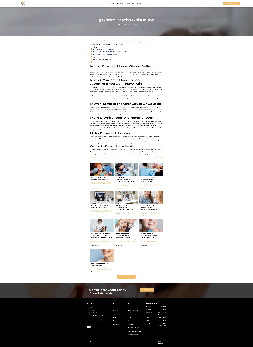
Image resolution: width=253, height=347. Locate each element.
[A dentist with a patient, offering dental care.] (102, 225)
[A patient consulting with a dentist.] (151, 197)
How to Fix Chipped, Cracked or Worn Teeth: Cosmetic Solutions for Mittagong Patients (101, 235)
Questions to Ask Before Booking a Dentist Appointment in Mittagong (148, 207)
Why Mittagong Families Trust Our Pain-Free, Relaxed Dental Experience (124, 207)
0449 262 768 (91, 307)
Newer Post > (159, 157)
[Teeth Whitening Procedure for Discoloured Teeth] (126, 169)
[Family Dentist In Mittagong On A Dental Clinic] (126, 197)
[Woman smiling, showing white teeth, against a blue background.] (102, 255)
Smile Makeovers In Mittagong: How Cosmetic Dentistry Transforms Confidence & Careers (149, 236)
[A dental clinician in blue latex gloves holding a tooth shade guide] (151, 169)
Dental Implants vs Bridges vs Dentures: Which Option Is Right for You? (149, 179)
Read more (94, 188)
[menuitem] (113, 4)
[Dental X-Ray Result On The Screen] (102, 197)
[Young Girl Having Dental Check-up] (126, 225)
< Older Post (93, 157)
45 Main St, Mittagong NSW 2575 (96, 310)
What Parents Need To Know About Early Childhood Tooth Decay (123, 235)
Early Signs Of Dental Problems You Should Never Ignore (101, 206)
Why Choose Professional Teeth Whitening (99, 264)
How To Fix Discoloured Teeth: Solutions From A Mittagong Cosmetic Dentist (125, 179)
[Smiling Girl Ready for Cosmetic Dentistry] (151, 225)
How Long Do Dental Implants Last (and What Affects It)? (101, 178)
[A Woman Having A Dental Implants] (102, 169)
